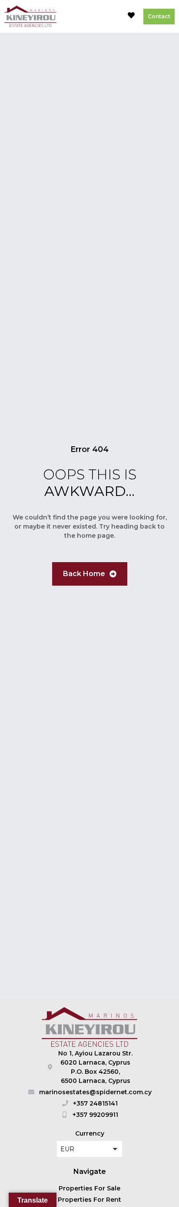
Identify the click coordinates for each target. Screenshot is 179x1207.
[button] (111, 16)
